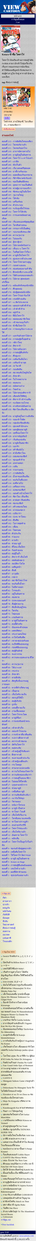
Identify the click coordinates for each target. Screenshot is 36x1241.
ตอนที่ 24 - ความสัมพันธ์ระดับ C (16, 795)
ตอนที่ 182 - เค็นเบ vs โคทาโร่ (15, 248)
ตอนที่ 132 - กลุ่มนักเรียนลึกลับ (15, 423)
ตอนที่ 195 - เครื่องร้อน (12, 201)
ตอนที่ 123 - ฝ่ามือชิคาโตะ (14, 453)
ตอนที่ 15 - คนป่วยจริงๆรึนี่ (14, 825)
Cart (18, 22)
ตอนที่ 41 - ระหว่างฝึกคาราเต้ (15, 738)
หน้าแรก (18, 16)
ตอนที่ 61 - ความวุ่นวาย (12, 664)
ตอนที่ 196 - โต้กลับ (10, 198)
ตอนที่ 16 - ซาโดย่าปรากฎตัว (15, 821)
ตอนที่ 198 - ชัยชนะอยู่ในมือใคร (16, 191)
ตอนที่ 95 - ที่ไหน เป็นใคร (13, 547)
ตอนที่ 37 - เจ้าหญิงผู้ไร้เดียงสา (16, 751)
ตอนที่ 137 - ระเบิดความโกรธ (15, 403)
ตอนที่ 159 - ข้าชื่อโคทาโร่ (14, 325)
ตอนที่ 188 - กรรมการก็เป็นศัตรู (16, 228)
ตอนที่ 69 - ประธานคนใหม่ (14, 634)
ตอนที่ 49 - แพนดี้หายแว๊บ (13, 708)
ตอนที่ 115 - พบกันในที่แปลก (15, 480)
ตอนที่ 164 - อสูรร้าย (11, 312)
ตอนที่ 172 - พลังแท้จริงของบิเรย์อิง (18, 285)
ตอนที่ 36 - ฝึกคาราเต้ (11, 754)
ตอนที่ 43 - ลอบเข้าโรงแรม (14, 731)
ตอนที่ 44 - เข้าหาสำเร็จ (12, 728)
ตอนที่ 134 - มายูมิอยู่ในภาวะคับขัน (18, 416)
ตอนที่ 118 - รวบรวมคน (12, 470)
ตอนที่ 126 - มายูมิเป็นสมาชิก (15, 443)
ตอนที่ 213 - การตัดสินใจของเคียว (17, 141)
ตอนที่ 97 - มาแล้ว (10, 540)
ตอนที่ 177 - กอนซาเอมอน (14, 265)
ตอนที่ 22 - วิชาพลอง (11, 801)
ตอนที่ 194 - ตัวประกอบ (12, 205)
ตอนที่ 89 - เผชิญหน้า (11, 567)
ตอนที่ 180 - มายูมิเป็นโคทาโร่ (15, 255)
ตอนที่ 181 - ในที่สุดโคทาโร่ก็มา (16, 252)
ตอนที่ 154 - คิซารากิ (11, 346)
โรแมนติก (7, 941)
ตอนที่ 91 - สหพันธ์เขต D (13, 560)
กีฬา (5, 898)
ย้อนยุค (6, 918)
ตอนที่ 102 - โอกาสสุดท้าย (13, 523)
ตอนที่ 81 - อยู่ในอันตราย (13, 594)
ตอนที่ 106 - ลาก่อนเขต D (13, 510)
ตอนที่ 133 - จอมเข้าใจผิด (13, 419)
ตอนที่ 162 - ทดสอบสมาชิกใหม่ (16, 319)
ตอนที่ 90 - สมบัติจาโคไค (13, 563)
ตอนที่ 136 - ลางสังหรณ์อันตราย (16, 406)
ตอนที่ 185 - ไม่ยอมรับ (12, 238)
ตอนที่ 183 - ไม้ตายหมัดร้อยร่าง (16, 245)
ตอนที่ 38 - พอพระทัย (11, 748)
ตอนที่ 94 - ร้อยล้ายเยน (12, 550)
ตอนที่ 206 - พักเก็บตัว (12, 165)
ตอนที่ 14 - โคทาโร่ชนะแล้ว (14, 828)
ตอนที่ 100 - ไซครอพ (11, 530)
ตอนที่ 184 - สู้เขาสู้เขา (12, 242)
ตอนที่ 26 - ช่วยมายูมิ (11, 788)
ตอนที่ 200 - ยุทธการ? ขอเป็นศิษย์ (17, 185)
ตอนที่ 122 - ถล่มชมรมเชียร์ (14, 456)
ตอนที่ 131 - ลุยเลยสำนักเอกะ (15, 426)
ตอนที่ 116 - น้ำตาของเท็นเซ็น (15, 476)
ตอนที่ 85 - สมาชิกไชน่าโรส (14, 580)
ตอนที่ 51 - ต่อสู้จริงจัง (12, 701)
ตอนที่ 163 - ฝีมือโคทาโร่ (13, 315)
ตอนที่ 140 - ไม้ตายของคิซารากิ (16, 393)
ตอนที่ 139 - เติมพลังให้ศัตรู (14, 396)
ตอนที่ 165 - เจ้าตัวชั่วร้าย (13, 309)
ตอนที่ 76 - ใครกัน (10, 610)
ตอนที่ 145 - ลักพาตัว (11, 376)
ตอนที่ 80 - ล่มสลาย (10, 597)
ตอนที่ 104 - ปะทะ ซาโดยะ (14, 517)
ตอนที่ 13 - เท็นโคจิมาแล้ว (14, 832)
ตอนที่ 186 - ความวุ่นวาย (13, 235)
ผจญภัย (6, 908)
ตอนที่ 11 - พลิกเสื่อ (10, 838)
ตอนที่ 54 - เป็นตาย (10, 691)
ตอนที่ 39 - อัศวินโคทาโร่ (13, 744)
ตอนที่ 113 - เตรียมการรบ (13, 486)
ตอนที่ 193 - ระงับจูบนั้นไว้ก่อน (15, 208)
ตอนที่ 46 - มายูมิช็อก (11, 718)
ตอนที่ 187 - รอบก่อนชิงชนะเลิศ (16, 232)
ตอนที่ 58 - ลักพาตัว (10, 674)
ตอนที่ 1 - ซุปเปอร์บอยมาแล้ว (15, 875)
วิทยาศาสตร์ (8, 924)
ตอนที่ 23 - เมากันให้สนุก (13, 798)
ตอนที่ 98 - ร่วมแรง (10, 537)
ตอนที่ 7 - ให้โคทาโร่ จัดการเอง (16, 855)
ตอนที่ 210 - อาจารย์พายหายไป (16, 151)
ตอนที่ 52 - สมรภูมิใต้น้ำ (13, 697)
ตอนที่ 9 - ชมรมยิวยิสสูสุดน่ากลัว (16, 848)
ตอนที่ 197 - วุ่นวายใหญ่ (12, 195)
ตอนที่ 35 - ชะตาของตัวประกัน (16, 758)
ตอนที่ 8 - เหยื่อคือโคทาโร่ (14, 852)
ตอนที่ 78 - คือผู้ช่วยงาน (12, 604)
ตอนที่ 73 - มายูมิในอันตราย (14, 620)
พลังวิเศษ (7, 911)
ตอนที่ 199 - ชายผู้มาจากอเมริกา (16, 188)
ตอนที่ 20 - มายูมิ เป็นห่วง (13, 808)
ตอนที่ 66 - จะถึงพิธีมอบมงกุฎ (15, 644)
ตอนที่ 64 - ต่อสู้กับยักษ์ (12, 651)
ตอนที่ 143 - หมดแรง (11, 382)
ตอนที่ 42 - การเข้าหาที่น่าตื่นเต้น (17, 734)
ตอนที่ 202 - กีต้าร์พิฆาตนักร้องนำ (17, 178)
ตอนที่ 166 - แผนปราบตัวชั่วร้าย (16, 305)
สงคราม (6, 931)
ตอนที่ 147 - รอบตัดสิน (12, 369)
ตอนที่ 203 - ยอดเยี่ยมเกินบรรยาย (17, 175)
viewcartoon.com (26, 1236)
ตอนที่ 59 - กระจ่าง (10, 671)
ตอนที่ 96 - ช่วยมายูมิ (11, 543)
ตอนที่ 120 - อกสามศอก (12, 463)
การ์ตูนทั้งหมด (17, 19)
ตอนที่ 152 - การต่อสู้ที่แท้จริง (15, 352)
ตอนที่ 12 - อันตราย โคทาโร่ (15, 835)
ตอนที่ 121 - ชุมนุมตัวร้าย (13, 460)
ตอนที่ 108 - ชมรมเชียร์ (12, 503)
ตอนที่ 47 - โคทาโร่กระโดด (14, 714)
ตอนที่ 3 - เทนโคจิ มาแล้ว (13, 868)
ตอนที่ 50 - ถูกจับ (9, 704)
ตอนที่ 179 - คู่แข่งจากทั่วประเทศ (17, 258)
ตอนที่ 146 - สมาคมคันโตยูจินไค (16, 372)
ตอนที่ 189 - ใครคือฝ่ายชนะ (14, 225)
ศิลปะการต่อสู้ (9, 928)
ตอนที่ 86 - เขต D (10, 577)
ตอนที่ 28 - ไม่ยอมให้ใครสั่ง (14, 781)
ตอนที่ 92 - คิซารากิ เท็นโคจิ (15, 557)
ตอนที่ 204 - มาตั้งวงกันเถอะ (14, 171)
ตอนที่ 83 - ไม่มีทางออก (12, 587)
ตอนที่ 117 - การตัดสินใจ (13, 473)
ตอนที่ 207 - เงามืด (10, 161)
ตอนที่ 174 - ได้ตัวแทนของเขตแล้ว (17, 275)
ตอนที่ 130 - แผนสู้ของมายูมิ (14, 429)
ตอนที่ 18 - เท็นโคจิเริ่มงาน (14, 815)
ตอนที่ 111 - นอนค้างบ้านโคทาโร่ (17, 493)
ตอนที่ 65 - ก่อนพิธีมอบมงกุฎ (15, 647)
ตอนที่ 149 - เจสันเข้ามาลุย (14, 362)
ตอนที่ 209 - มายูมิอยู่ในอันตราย (16, 155)
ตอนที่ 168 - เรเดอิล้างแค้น (14, 299)
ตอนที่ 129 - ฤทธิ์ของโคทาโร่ (15, 433)
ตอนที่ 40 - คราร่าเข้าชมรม (14, 741)
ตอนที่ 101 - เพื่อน (10, 527)
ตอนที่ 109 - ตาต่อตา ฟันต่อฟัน (16, 500)
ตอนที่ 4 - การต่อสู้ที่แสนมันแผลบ (17, 865)
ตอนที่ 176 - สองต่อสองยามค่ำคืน (17, 269)
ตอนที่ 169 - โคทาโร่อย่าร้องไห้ (16, 295)
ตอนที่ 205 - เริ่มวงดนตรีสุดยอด (16, 168)
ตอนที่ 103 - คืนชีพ (10, 520)
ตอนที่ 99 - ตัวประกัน (11, 533)
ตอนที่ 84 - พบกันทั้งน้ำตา (13, 584)
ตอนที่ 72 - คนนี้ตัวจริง (12, 624)
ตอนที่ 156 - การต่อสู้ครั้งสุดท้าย (16, 339)
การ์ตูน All (6, 893)
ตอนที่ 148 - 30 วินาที (11, 366)
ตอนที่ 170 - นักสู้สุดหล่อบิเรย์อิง (16, 292)
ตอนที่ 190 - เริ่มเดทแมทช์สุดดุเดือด (18, 222)
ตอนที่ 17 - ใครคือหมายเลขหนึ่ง (16, 818)
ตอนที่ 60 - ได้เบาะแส (11, 667)
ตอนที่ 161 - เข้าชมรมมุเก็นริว (15, 322)
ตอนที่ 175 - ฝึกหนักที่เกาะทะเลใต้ (17, 272)
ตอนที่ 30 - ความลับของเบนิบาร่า (17, 775)
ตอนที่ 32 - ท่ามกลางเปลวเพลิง (16, 768)
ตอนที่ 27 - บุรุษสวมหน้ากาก (14, 785)
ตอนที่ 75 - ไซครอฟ (11, 614)
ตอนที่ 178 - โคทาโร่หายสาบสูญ (16, 262)
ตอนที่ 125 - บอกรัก (10, 446)
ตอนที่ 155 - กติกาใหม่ (12, 342)
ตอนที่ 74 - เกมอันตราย (12, 617)
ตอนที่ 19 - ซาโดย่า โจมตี (13, 811)
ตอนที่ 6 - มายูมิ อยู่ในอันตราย (15, 858)
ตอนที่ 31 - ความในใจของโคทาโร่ (17, 771)
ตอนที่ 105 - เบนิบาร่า (11, 513)
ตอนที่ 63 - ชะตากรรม (12, 654)
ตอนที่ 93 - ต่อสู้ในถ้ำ (11, 553)
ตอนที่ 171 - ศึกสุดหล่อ (12, 289)
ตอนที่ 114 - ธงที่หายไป (12, 483)
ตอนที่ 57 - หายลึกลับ (11, 677)
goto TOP (4, 1232)
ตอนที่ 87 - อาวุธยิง (10, 573)
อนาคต (6, 934)
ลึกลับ (5, 921)
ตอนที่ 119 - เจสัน (10, 466)
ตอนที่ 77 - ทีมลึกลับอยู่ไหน (14, 607)
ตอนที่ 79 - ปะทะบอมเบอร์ (14, 600)
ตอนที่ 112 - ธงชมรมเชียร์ (13, 490)
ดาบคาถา (7, 901)
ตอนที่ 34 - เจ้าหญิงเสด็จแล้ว (15, 761)
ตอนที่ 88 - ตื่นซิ (9, 570)
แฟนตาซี (7, 938)
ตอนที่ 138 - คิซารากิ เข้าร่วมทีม (16, 399)
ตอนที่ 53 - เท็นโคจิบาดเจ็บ (14, 694)
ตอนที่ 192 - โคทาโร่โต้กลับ (14, 212)
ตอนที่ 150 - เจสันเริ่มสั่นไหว (14, 359)
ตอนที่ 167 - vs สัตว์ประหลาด (15, 302)
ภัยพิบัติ (6, 914)
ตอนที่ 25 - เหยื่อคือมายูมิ (13, 791)
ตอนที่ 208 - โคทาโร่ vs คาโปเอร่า (17, 158)
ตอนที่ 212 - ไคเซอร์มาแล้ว (14, 145)
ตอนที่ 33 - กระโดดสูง (12, 765)
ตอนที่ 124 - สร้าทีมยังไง (13, 449)
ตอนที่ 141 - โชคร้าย (11, 389)
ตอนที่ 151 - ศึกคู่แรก (11, 356)
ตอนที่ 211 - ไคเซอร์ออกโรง (14, 148)
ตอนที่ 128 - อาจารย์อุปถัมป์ (14, 436)
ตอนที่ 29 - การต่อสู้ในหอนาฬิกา (16, 778)
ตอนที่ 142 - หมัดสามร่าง (13, 386)
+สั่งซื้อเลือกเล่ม (9, 129)
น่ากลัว (6, 904)
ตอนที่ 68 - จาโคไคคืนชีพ (13, 637)
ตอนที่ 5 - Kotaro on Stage (13, 862)
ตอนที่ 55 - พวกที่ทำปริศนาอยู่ (15, 687)
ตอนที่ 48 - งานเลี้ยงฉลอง (13, 711)
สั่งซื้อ (7, 118)
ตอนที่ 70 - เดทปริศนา (12, 630)
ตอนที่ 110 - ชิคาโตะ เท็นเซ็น (15, 496)
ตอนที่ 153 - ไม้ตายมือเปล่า (14, 349)
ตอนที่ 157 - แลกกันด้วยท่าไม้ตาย (17, 336)
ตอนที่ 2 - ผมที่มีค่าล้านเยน (14, 872)
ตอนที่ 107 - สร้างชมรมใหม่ (14, 506)
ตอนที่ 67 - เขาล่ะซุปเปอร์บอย (15, 641)
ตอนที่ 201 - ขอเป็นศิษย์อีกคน (15, 181)
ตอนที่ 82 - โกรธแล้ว (11, 590)
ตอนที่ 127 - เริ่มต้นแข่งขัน (14, 439)
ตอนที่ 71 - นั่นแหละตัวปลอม (15, 627)
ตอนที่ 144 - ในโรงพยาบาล (14, 379)
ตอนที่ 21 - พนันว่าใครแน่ (13, 805)
